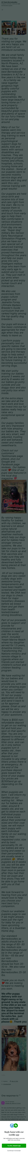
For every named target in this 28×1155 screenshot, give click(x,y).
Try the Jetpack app (14, 1145)
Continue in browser (14, 1150)
